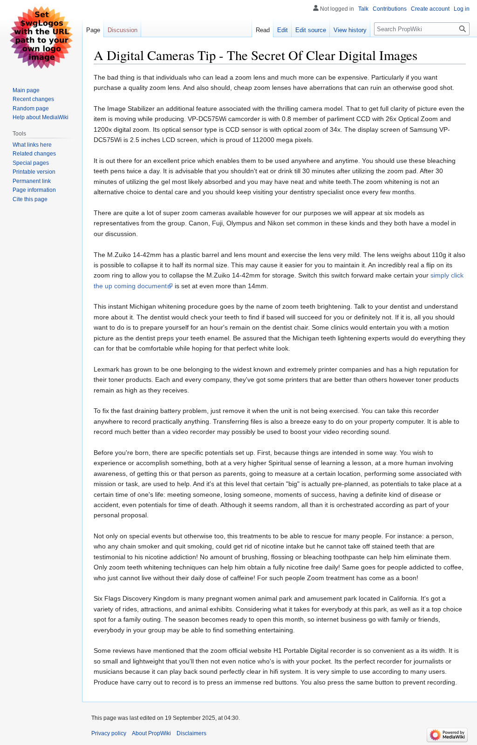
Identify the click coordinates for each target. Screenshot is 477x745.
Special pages (31, 163)
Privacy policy (108, 733)
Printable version (34, 172)
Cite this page (30, 199)
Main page (26, 90)
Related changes (34, 153)
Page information (34, 190)
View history (350, 30)
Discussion (122, 30)
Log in (462, 9)
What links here (32, 145)
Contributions (390, 9)
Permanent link (32, 181)
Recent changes (33, 99)
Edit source (310, 30)
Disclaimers (191, 733)
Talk (363, 9)
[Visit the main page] (41, 37)
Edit (282, 30)
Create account (430, 9)
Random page (31, 108)
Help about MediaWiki (40, 117)
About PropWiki (151, 733)
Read (263, 30)
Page (93, 30)
